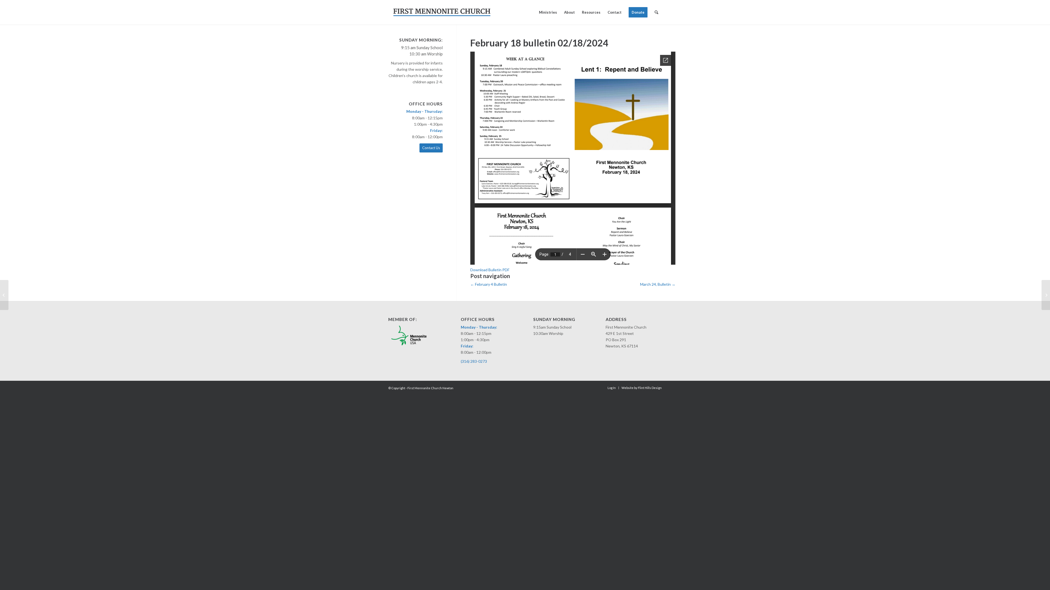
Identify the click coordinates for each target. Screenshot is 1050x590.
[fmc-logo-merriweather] (441, 12)
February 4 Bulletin (488, 284)
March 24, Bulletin (657, 284)
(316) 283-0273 (474, 361)
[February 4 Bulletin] (4, 295)
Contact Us (431, 148)
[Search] (656, 12)
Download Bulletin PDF (489, 269)
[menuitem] (548, 12)
